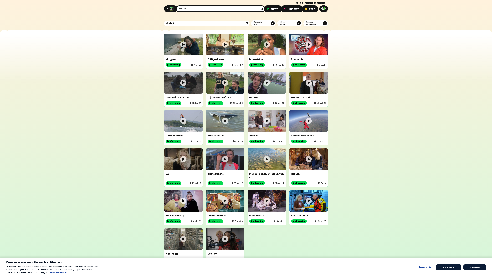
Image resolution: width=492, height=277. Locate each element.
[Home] (170, 8)
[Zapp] (323, 8)
